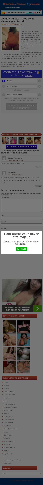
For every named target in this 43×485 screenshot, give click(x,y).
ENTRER (21, 249)
